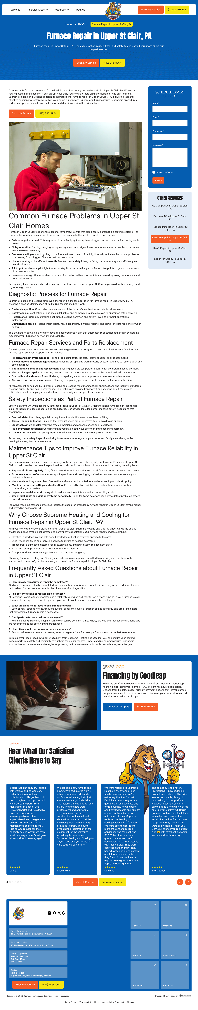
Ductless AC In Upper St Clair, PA (170, 218)
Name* (155, 103)
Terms (170, 172)
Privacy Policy (69, 1002)
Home (68, 24)
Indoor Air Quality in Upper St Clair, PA (170, 260)
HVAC (81, 24)
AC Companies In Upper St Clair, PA (170, 207)
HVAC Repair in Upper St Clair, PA (170, 250)
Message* (157, 145)
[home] (112, 10)
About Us (80, 9)
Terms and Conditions (89, 1002)
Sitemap (131, 1002)
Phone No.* (158, 131)
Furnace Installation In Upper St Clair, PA (170, 228)
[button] (17, 9)
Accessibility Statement (113, 1002)
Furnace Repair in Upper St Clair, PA (170, 239)
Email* (155, 117)
